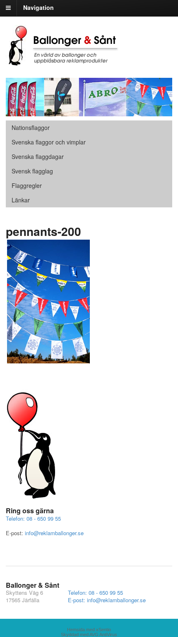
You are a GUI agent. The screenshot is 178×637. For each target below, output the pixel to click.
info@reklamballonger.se (54, 533)
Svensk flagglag (32, 171)
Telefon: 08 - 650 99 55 (33, 518)
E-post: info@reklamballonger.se (107, 600)
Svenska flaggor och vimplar (49, 142)
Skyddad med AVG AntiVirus (89, 634)
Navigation (38, 7)
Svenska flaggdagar (38, 156)
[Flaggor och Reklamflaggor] (68, 62)
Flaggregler (27, 185)
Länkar (21, 200)
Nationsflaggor (31, 127)
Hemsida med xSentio (89, 629)
